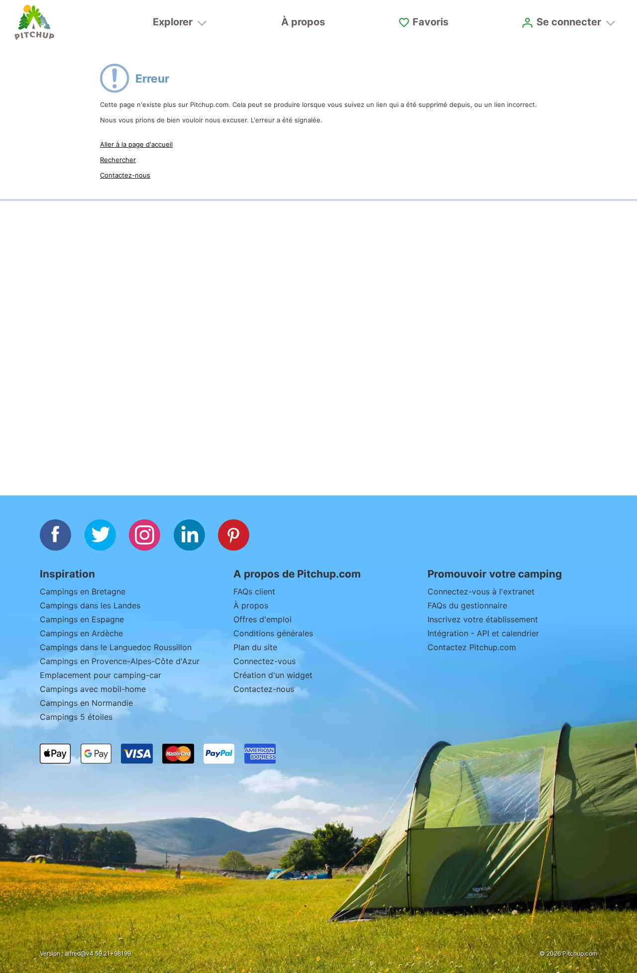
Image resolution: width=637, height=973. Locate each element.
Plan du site (255, 647)
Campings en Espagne (82, 619)
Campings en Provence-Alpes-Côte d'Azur (120, 661)
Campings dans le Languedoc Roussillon (116, 647)
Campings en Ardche (81, 633)
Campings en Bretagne (82, 591)
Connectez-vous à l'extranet (482, 591)
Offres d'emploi (262, 619)
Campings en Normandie (86, 703)
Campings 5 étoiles (76, 717)
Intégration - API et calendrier (483, 633)
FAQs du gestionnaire (467, 605)
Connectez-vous (264, 661)
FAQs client (254, 591)
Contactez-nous (125, 175)
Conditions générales (273, 633)
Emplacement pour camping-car (100, 675)
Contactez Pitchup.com (471, 647)
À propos (303, 22)
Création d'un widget (273, 675)
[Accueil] (34, 22)
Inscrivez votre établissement (482, 619)
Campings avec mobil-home (93, 689)
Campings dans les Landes (90, 605)
